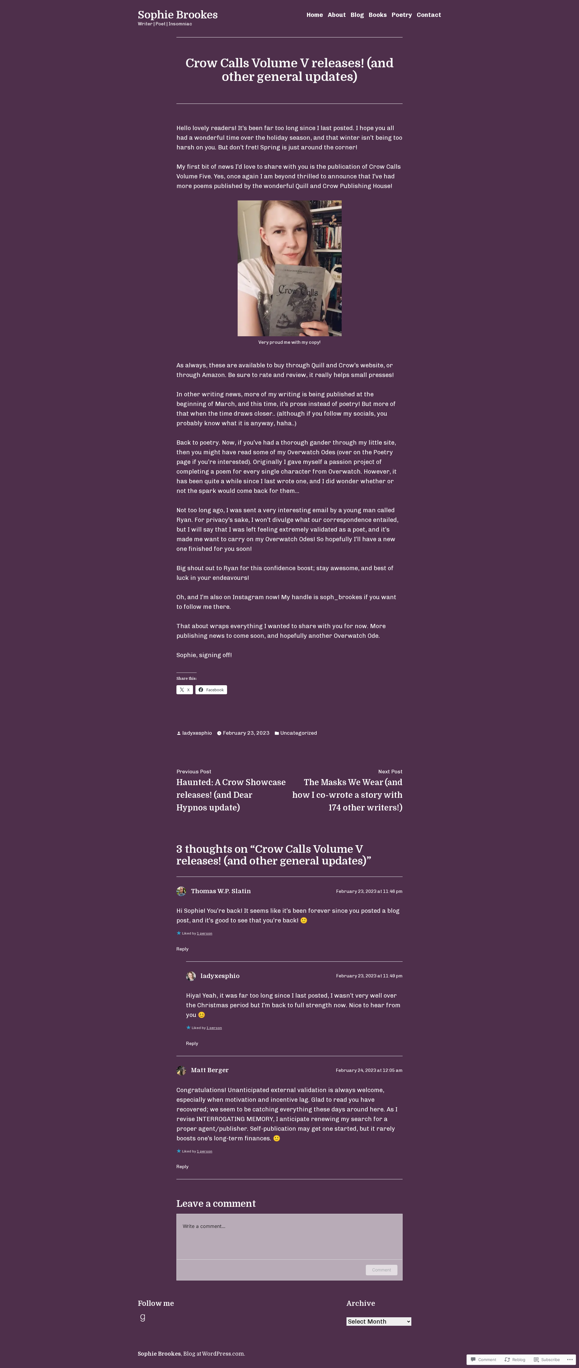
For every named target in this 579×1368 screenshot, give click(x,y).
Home (315, 15)
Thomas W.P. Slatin (221, 891)
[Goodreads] (142, 1318)
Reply (182, 949)
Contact (429, 15)
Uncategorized (298, 733)
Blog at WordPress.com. (214, 1354)
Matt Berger (210, 1070)
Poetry (402, 15)
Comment (381, 1269)
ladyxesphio (197, 733)
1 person (204, 933)
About (337, 15)
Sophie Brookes (178, 15)
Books (378, 15)
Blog (357, 15)
